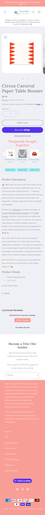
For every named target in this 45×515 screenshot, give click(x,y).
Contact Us (9, 465)
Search (8, 431)
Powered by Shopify (35, 509)
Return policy (10, 448)
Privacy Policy (11, 454)
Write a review (22, 320)
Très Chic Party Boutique (18, 509)
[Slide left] (17, 78)
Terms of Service (12, 459)
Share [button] (6, 293)
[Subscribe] (37, 375)
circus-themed (9, 213)
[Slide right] (28, 78)
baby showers (22, 213)
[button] (5, 12)
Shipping (5, 100)
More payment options (22, 136)
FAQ (7, 437)
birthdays (16, 210)
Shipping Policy (11, 443)
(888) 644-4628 (11, 471)
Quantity (5, 109)
